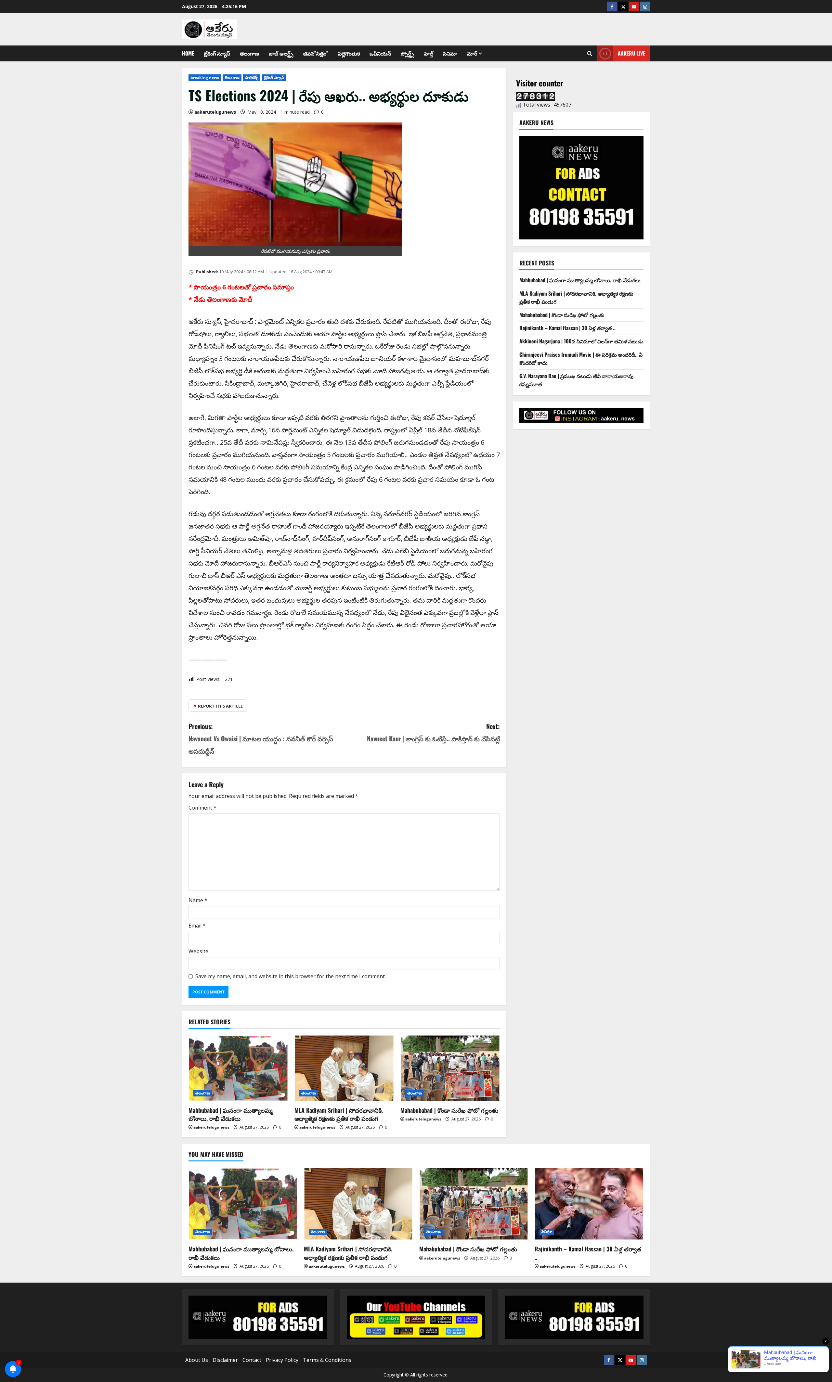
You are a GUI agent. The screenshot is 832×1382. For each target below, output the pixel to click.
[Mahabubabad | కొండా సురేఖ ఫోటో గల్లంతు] (450, 1068)
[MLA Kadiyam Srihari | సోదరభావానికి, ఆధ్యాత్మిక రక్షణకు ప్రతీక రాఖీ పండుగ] (344, 1068)
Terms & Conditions (327, 1359)
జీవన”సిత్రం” (315, 53)
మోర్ (472, 53)
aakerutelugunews (215, 112)
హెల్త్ (428, 53)
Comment (202, 807)
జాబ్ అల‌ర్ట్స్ (281, 53)
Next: (433, 732)
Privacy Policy (282, 1359)
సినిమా (450, 53)
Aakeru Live (631, 53)
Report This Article (218, 706)
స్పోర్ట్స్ (407, 53)
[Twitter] (623, 6)
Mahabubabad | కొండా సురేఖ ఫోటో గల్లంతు (449, 1110)
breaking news (204, 77)
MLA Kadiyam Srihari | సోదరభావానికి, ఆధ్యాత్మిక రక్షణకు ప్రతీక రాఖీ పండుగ (338, 1114)
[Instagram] (645, 6)
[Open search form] (589, 53)
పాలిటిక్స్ (251, 77)
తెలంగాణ (249, 53)
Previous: (260, 738)
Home (188, 53)
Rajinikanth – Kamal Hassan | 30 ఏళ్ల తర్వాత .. (567, 328)
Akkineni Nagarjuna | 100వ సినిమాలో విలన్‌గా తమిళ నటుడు (581, 341)
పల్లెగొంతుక (349, 53)
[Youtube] (634, 6)
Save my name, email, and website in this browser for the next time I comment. (290, 976)
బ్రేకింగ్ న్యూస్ (217, 53)
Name (197, 900)
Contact (251, 1359)
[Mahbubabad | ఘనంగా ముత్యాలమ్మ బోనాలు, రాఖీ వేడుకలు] (238, 1068)
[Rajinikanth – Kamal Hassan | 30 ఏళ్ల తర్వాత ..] (589, 1204)
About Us (196, 1359)
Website (198, 951)
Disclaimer (225, 1359)
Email (197, 925)
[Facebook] (612, 6)
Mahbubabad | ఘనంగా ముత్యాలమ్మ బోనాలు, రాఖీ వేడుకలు (230, 1114)
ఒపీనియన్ (380, 53)
